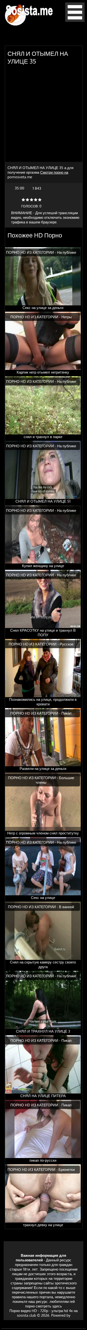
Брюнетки (66, 1169)
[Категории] (75, 20)
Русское (66, 644)
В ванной (66, 907)
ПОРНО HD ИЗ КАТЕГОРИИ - (31, 252)
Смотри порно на (54, 172)
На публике (66, 252)
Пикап (66, 713)
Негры (66, 317)
